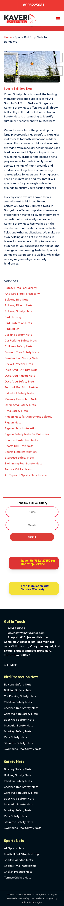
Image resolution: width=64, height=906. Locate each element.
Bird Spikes (12, 329)
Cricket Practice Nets (19, 364)
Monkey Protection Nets (21, 399)
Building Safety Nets (18, 334)
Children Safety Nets (19, 346)
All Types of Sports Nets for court (27, 475)
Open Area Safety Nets (20, 405)
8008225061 (16, 628)
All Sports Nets (14, 848)
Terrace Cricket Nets (18, 469)
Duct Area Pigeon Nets (20, 375)
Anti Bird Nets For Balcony (22, 293)
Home (8, 37)
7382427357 (42, 560)
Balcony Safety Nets (18, 311)
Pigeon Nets (13, 422)
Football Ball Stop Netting (22, 387)
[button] (58, 18)
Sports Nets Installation (21, 451)
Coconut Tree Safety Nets (22, 352)
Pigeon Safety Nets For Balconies (27, 434)
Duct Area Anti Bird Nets (21, 369)
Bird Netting (13, 317)
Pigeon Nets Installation (21, 428)
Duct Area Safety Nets (20, 381)
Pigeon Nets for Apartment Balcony (28, 416)
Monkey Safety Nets (18, 731)
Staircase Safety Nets (19, 457)
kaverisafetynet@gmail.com (25, 633)
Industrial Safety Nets (19, 393)
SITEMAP (10, 665)
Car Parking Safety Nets (21, 340)
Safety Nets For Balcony (21, 288)
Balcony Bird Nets (16, 299)
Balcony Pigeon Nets (19, 305)
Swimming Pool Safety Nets (23, 463)
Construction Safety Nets (21, 358)
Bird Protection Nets (18, 323)
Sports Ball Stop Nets (19, 446)
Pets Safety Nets (16, 410)
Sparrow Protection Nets (21, 440)
